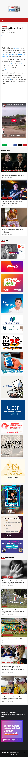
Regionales (15, 170)
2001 (20, 64)
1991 (10, 64)
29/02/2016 (13, 32)
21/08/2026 (11, 585)
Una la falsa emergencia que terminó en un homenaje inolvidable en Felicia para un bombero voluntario (13, 698)
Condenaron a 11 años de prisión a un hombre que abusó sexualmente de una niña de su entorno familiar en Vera (13, 582)
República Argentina (15, 56)
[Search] (25, 19)
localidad (16, 48)
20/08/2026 (11, 177)
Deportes (4, 635)
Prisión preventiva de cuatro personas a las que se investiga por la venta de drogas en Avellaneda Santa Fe (13, 611)
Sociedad (4, 26)
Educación (5, 662)
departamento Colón (8, 54)
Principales (9, 170)
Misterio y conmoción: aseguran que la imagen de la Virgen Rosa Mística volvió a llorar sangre (13, 231)
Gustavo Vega (6, 32)
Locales (4, 170)
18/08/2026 (11, 234)
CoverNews (21, 752)
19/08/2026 (11, 205)
